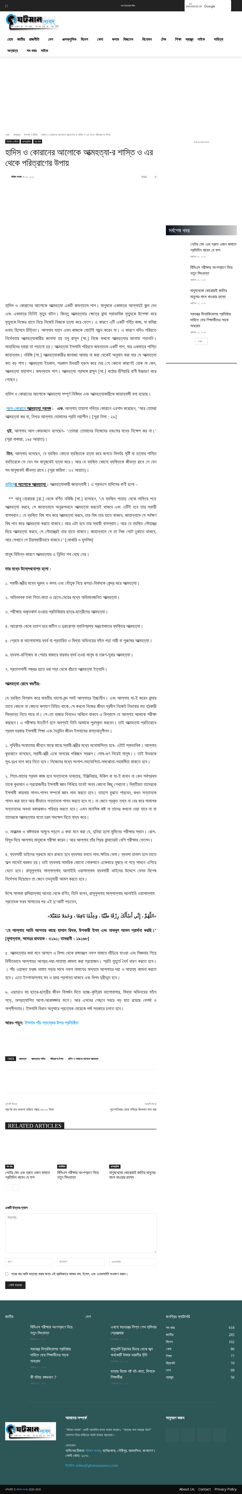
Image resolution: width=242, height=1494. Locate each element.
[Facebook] (172, 1435)
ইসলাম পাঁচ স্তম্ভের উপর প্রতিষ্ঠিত (51, 1022)
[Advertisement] (116, 21)
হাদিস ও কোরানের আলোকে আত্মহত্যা (83, 1058)
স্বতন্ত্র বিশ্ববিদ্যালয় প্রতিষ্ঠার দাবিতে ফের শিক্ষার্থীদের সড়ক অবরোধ (210, 320)
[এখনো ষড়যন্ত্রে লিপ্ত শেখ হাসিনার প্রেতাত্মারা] (96, 1331)
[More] (168, 1081)
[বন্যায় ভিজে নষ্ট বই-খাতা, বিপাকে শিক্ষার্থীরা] (96, 1375)
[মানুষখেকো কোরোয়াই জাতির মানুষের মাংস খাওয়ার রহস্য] (132, 1152)
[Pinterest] (219, 1435)
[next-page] (16, 1187)
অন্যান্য (16, 135)
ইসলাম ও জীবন (31, 135)
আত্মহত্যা (22, 1058)
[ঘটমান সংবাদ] (33, 22)
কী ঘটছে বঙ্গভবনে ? (43, 1377)
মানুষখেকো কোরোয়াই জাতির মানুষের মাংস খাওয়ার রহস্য (132, 1175)
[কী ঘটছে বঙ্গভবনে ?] (15, 1381)
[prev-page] (8, 1187)
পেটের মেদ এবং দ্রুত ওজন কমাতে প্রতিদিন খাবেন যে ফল (27, 1175)
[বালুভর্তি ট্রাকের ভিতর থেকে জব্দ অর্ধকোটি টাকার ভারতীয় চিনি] (96, 1353)
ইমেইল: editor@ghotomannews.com (91, 1465)
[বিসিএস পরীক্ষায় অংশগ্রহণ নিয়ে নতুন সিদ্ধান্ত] (80, 1152)
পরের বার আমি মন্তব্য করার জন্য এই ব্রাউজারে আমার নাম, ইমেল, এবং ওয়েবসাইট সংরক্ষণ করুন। (69, 1274)
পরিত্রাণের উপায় (56, 1058)
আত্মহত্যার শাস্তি (38, 1058)
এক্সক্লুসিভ (26, 141)
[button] (174, 5)
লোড (200, 341)
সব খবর (38, 141)
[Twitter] (188, 1435)
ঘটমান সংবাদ (16, 176)
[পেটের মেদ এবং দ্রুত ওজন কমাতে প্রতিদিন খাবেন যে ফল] (28, 1152)
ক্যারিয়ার (62, 1166)
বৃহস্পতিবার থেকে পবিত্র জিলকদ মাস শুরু (133, 1109)
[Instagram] (203, 1435)
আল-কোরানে (16, 408)
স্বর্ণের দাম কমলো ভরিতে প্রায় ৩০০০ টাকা (29, 1109)
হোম (7, 135)
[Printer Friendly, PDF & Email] (13, 1046)
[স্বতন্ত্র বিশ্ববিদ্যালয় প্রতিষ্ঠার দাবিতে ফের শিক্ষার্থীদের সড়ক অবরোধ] (176, 318)
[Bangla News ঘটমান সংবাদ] (30, 1431)
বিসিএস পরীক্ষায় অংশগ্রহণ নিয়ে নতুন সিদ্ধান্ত (78, 1175)
